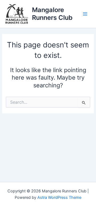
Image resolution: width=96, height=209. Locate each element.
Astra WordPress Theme (59, 197)
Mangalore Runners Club (52, 13)
